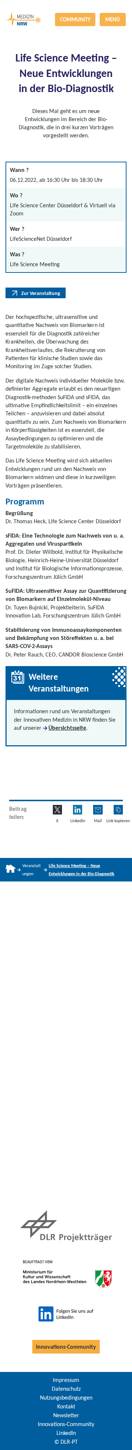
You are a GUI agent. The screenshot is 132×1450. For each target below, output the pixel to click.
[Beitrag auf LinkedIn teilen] (77, 809)
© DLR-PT (66, 1441)
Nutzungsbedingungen (66, 1397)
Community (75, 19)
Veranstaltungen (31, 869)
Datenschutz (66, 1388)
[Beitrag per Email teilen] (97, 809)
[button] (118, 809)
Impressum (66, 1379)
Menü (112, 19)
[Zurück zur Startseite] (66, 6)
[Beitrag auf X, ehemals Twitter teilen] (57, 809)
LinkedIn (66, 1432)
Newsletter (66, 1415)
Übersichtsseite (67, 727)
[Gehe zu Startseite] (10, 870)
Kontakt (66, 1406)
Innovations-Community (66, 1346)
